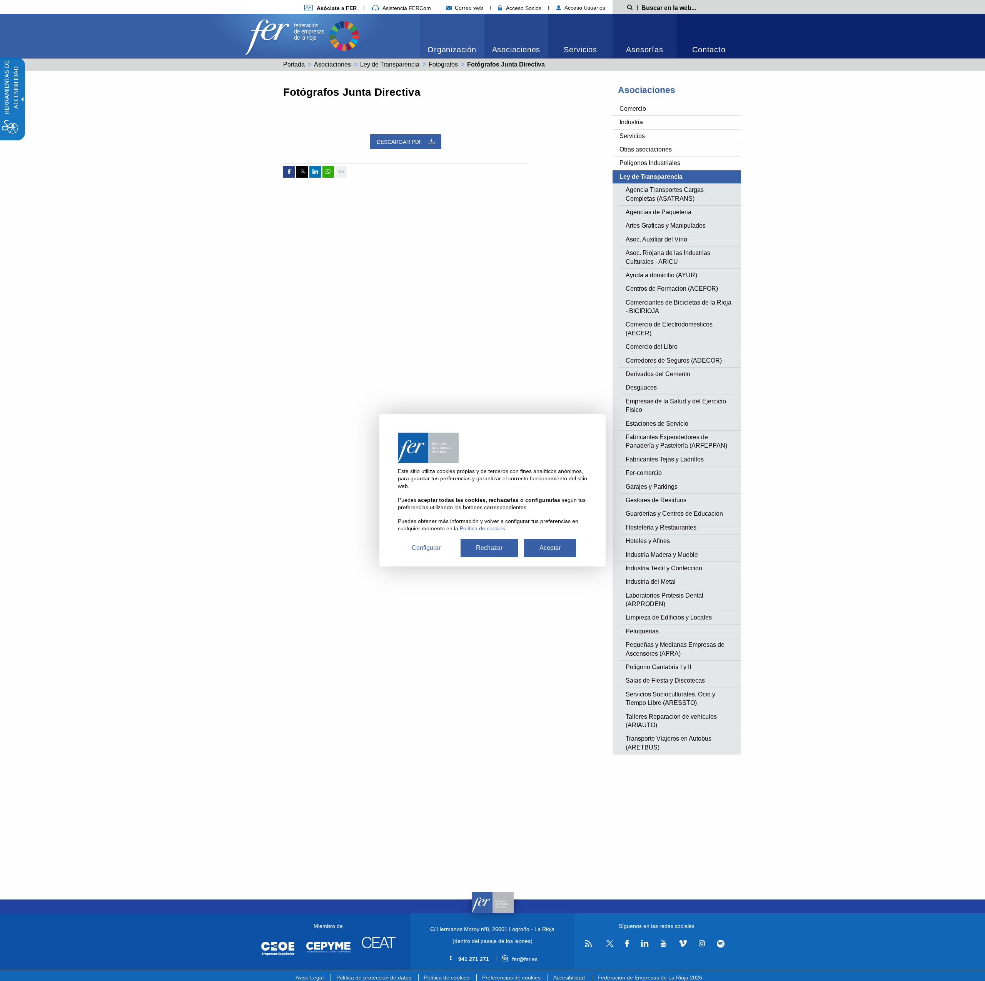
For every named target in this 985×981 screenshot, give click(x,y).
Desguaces (641, 387)
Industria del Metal (651, 581)
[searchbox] (681, 7)
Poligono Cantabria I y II (658, 667)
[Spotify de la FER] (720, 944)
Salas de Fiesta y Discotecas (665, 680)
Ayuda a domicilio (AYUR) (661, 275)
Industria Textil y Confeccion (664, 568)
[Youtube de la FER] (663, 944)
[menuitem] (330, 8)
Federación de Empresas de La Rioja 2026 (650, 977)
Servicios (580, 49)
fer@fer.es (524, 959)
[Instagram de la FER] (701, 944)
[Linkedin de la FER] (644, 944)
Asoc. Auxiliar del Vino (656, 239)
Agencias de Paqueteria (658, 212)
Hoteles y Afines (648, 541)
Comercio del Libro (652, 346)
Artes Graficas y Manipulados (666, 225)
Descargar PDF (399, 142)
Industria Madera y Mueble (662, 554)
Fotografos (443, 64)
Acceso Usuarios (584, 8)
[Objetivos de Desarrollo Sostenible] (344, 35)
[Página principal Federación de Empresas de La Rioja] (286, 35)
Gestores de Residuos (656, 500)
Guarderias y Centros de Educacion (674, 513)
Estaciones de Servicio (657, 423)
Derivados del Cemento (658, 374)
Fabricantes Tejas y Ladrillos (665, 459)
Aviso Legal (310, 977)
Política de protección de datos (373, 977)
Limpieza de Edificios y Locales (669, 617)
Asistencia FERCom (406, 8)
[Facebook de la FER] (627, 944)
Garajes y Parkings (652, 486)
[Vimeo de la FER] (682, 944)
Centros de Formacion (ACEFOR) (672, 288)
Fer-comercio (644, 473)
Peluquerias (642, 631)
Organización (451, 49)
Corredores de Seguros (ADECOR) (674, 360)
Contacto (708, 49)
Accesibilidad (569, 977)
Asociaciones (516, 49)
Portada (294, 64)
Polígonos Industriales (649, 163)
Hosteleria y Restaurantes (661, 527)
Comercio (632, 108)
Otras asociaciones (645, 149)
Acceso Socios (522, 8)
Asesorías (644, 49)
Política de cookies (446, 977)
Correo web (468, 8)
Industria (631, 122)
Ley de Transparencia (389, 64)
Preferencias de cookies (511, 977)
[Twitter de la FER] (608, 945)
